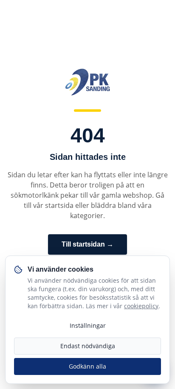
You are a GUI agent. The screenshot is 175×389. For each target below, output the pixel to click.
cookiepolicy (141, 306)
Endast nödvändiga (87, 346)
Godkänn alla (87, 366)
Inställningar (88, 325)
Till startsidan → (87, 244)
